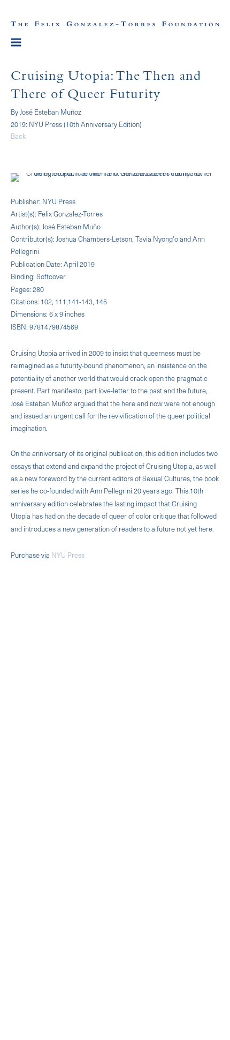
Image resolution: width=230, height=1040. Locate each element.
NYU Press (68, 555)
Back (18, 136)
